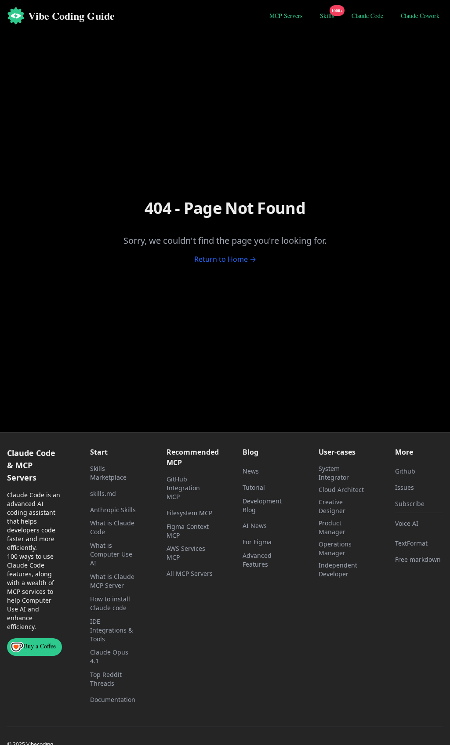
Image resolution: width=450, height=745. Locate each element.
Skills (329, 15)
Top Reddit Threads (106, 678)
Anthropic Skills (113, 510)
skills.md (103, 493)
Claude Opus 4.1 (109, 656)
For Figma (257, 542)
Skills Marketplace (108, 472)
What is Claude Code (112, 527)
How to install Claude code (110, 603)
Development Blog (262, 505)
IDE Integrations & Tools (111, 630)
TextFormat (411, 543)
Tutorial (254, 487)
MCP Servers (285, 15)
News (251, 471)
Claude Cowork (420, 15)
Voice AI (406, 523)
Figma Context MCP (188, 530)
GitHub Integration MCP (183, 488)
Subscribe (410, 503)
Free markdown (418, 559)
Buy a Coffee (40, 646)
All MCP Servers (190, 573)
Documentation (112, 699)
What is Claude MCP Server (112, 580)
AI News (255, 525)
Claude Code (367, 15)
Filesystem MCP (189, 513)
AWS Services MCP (186, 552)
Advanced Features (257, 559)
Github (405, 471)
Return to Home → (225, 259)
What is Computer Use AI (111, 554)
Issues (404, 487)
